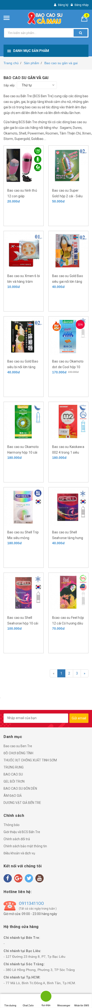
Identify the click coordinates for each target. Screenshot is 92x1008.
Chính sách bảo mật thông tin (25, 846)
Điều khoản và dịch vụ (19, 853)
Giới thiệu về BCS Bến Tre (22, 832)
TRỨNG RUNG (14, 767)
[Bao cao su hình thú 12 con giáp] (23, 165)
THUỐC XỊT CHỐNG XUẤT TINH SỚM (30, 760)
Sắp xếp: (9, 85)
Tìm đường (10, 1005)
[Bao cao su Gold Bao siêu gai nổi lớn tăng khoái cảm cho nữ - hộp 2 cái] (68, 251)
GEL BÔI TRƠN (14, 781)
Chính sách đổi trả (17, 839)
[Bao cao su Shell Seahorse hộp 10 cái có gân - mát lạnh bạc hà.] (23, 592)
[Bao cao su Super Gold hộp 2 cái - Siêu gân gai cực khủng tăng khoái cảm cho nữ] (68, 165)
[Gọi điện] (46, 997)
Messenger (63, 1005)
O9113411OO (31, 903)
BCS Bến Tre (28, 122)
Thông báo (12, 825)
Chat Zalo (28, 1005)
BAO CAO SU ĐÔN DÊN (20, 788)
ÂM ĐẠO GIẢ (13, 795)
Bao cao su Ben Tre (18, 746)
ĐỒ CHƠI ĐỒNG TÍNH (18, 753)
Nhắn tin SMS (81, 1005)
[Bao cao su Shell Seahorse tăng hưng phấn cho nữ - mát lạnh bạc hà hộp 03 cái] (68, 507)
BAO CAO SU (13, 774)
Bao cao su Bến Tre (18, 96)
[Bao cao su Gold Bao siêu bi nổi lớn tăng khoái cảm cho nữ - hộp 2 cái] (23, 336)
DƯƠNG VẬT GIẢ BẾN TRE (22, 803)
